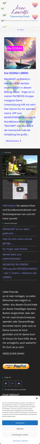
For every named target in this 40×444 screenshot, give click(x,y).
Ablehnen (20, 429)
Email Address (11, 394)
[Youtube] (19, 383)
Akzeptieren (20, 423)
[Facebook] (6, 383)
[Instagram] (12, 383)
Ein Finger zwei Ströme (15, 248)
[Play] (20, 165)
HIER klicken (9, 205)
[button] (37, 398)
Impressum (24, 441)
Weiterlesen (14, 141)
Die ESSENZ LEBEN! (16, 73)
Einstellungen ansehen (20, 435)
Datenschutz (16, 441)
